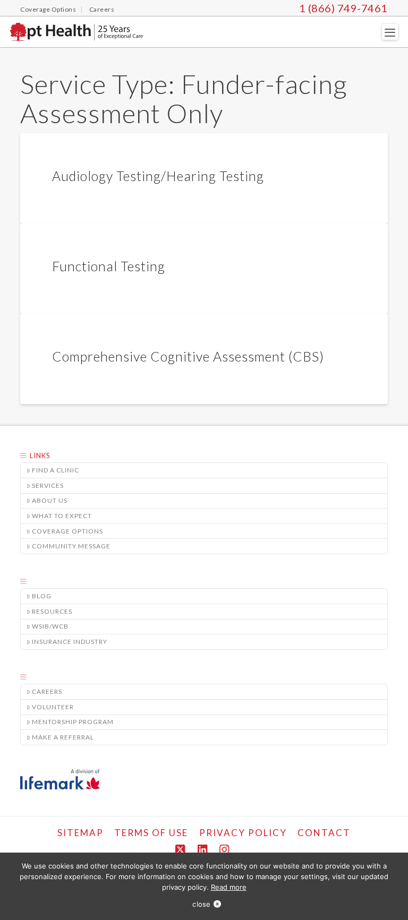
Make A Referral (63, 737)
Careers (47, 691)
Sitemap (80, 832)
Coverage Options (67, 531)
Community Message (71, 546)
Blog (42, 596)
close (201, 904)
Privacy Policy (243, 832)
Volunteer (53, 707)
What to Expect (62, 516)
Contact (324, 832)
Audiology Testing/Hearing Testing (158, 176)
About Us (49, 500)
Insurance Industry (69, 642)
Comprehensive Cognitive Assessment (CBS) (188, 356)
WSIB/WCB (50, 626)
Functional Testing (108, 266)
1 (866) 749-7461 (343, 8)
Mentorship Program (73, 722)
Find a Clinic (55, 470)
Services (48, 485)
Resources (52, 611)
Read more (228, 887)
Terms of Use (151, 832)
